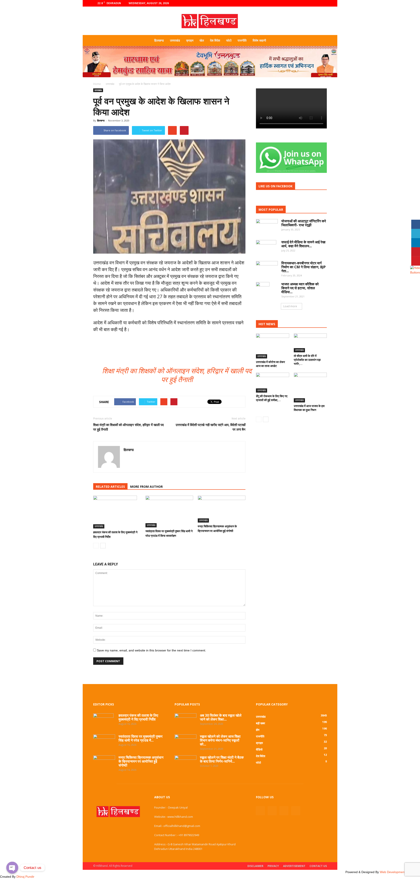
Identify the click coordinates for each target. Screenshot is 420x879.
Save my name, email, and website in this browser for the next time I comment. (151, 650)
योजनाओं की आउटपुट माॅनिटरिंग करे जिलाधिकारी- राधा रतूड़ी (303, 223)
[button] (321, 40)
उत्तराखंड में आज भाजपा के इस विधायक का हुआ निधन (309, 408)
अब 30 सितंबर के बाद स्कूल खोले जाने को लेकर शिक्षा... (221, 717)
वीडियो (259, 749)
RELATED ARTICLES (110, 486)
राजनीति (242, 40)
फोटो (228, 40)
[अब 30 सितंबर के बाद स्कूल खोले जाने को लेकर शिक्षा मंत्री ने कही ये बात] (185, 720)
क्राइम (189, 40)
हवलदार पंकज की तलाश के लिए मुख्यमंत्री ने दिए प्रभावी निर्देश (138, 717)
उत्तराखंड (175, 40)
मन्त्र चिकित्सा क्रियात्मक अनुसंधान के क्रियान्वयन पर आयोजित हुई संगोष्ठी (141, 761)
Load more (290, 306)
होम (257, 730)
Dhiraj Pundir (25, 876)
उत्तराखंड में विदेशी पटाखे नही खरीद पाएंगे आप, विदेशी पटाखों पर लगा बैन (210, 427)
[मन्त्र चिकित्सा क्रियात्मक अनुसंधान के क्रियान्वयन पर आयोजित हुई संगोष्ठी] (221, 509)
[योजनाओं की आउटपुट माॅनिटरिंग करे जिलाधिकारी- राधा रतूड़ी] (267, 225)
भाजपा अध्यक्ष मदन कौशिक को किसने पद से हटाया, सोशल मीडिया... (300, 288)
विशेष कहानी (259, 40)
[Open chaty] (12, 868)
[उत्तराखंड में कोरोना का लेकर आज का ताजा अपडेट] (272, 345)
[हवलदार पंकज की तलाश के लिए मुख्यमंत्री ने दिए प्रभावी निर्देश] (117, 512)
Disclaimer (255, 866)
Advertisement (294, 866)
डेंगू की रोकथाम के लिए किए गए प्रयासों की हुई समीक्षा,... (271, 398)
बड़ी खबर (260, 723)
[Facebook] (302, 3)
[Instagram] (309, 3)
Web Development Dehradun (400, 872)
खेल (202, 40)
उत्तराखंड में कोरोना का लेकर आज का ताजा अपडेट (270, 364)
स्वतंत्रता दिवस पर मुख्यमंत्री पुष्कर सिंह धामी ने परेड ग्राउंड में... (141, 738)
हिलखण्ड (159, 40)
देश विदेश (215, 40)
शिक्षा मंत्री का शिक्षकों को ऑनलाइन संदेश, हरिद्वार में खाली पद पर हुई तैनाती (128, 427)
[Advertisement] (210, 78)
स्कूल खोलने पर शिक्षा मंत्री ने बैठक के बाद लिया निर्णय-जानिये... (222, 759)
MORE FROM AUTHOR (146, 486)
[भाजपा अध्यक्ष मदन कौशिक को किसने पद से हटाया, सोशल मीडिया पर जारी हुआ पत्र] (263, 289)
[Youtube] (323, 3)
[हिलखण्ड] (210, 21)
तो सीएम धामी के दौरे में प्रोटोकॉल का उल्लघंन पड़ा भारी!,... (307, 360)
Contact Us (318, 866)
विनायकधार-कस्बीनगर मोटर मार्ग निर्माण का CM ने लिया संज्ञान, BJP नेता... (303, 267)
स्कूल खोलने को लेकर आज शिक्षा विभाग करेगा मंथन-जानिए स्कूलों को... (220, 740)
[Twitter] (316, 3)
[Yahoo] (127, 459)
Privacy (273, 866)
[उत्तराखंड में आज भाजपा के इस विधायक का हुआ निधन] (310, 387)
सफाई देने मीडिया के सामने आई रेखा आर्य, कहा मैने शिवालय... (303, 244)
